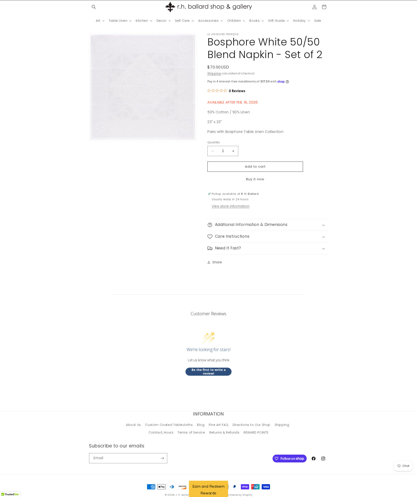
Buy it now (255, 179)
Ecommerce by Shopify (237, 495)
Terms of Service (191, 432)
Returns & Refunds (224, 432)
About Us (133, 425)
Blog (200, 425)
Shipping (214, 73)
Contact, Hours (161, 432)
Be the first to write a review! (209, 372)
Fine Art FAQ (218, 425)
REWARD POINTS (256, 432)
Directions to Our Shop (251, 425)
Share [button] (217, 262)
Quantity (213, 142)
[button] (94, 7)
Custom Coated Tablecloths (169, 425)
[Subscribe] (162, 458)
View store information (230, 206)
